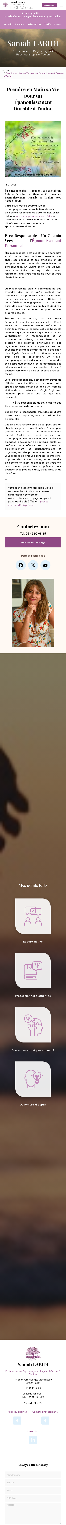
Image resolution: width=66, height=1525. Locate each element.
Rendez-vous (49, 5)
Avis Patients (34, 24)
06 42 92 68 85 (35, 533)
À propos (19, 24)
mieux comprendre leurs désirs (34, 216)
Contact (58, 24)
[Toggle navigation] (61, 5)
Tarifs (47, 24)
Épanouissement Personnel (33, 243)
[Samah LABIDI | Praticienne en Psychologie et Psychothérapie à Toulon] (5, 5)
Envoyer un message (33, 542)
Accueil (8, 24)
